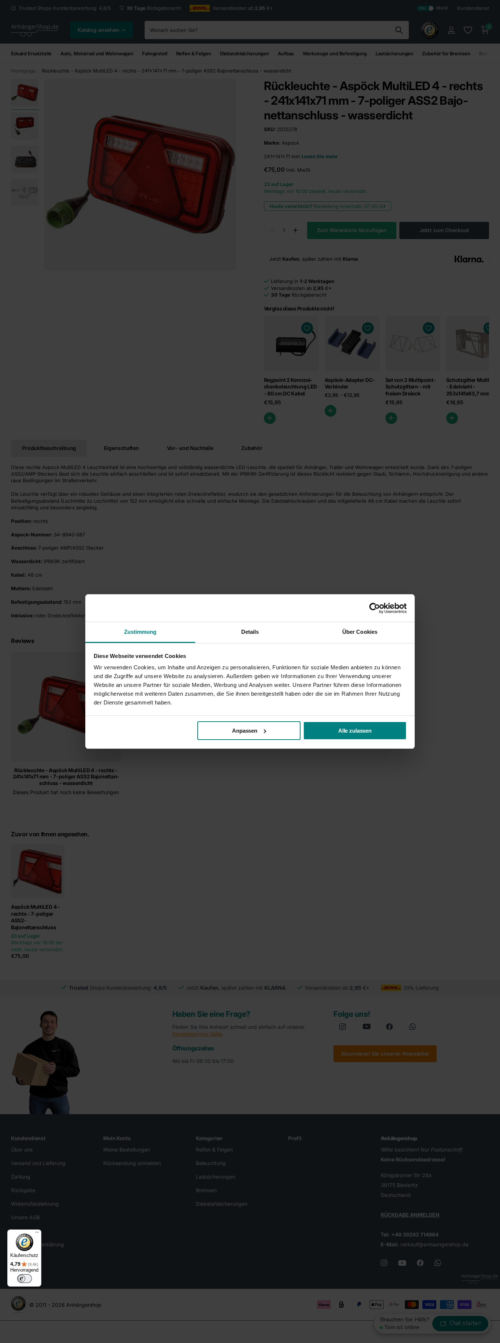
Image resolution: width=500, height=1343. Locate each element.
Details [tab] (250, 632)
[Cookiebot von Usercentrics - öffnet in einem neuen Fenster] (375, 608)
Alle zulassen (355, 731)
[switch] (24, 1278)
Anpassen (244, 731)
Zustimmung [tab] (140, 632)
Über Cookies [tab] (359, 632)
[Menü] (37, 1233)
